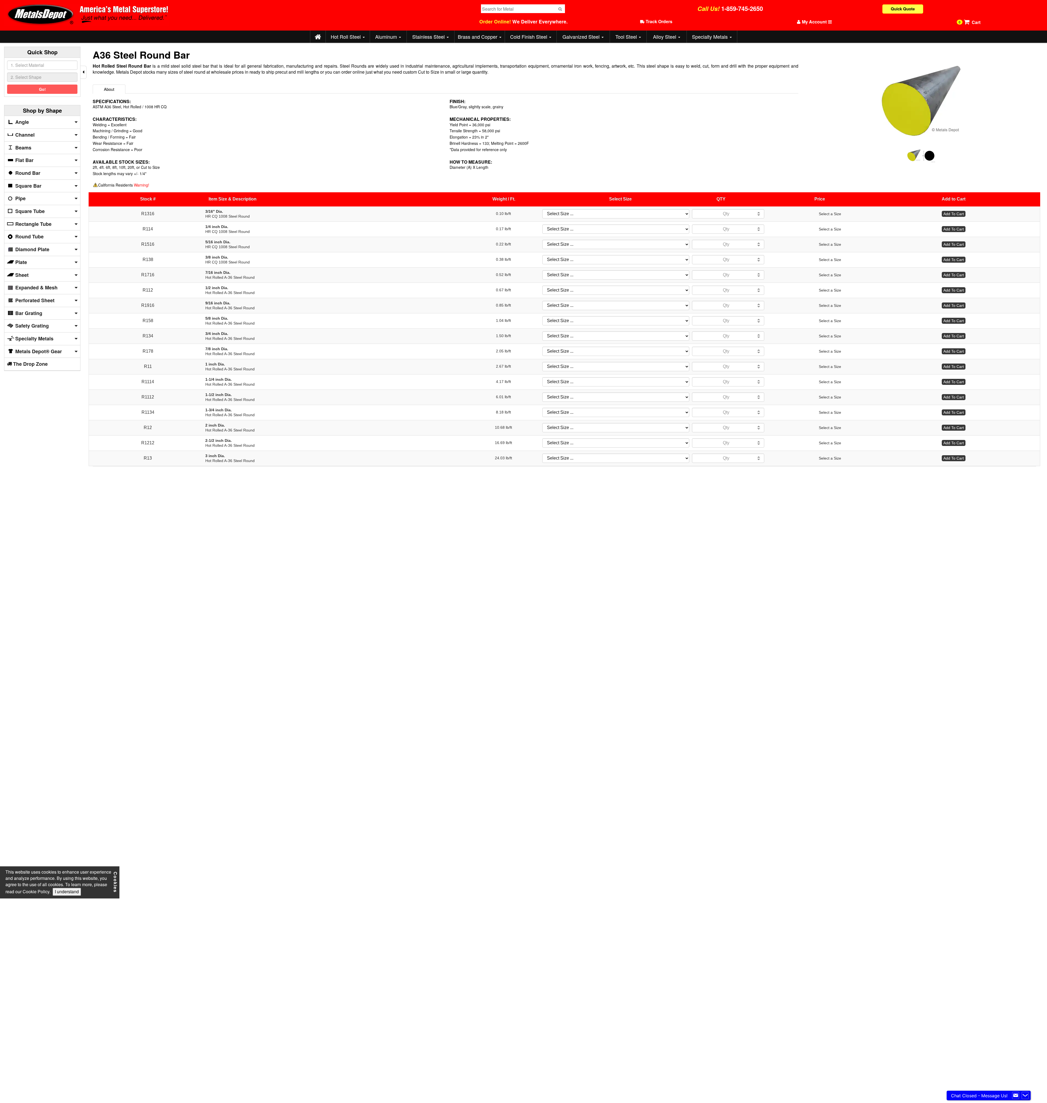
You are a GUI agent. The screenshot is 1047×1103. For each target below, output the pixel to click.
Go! (42, 89)
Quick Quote (903, 9)
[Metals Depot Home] (236, 15)
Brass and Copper (478, 36)
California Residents (123, 185)
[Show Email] (1015, 1095)
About (109, 89)
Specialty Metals (710, 36)
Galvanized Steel (581, 36)
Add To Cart (953, 214)
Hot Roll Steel (346, 36)
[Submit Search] (560, 8)
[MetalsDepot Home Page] (318, 37)
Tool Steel (626, 36)
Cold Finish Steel (529, 36)
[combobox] (42, 65)
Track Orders (658, 21)
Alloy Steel (665, 36)
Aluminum (386, 36)
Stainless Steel (429, 36)
